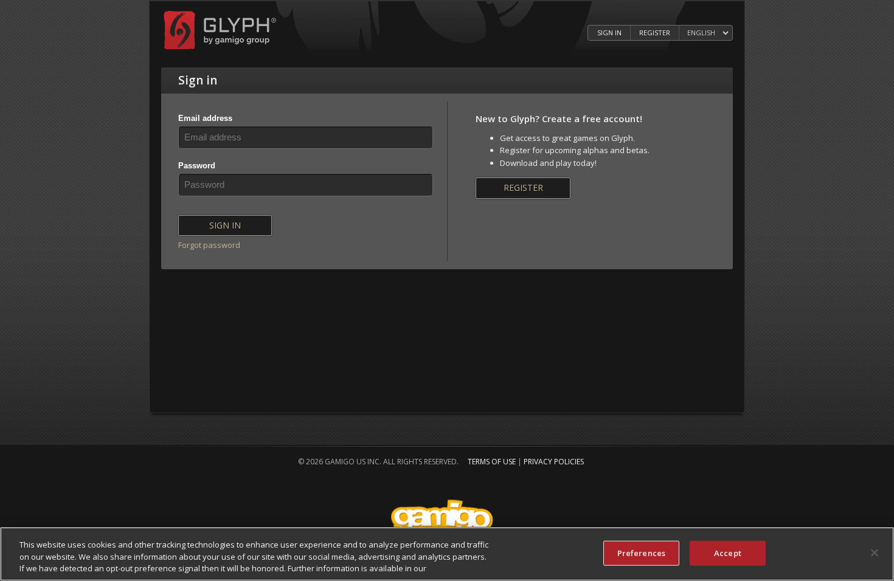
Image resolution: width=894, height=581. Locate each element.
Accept (727, 552)
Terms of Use (492, 461)
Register (654, 32)
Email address (205, 118)
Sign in (609, 32)
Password (196, 165)
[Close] (874, 552)
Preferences (641, 552)
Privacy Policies (554, 461)
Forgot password (209, 244)
